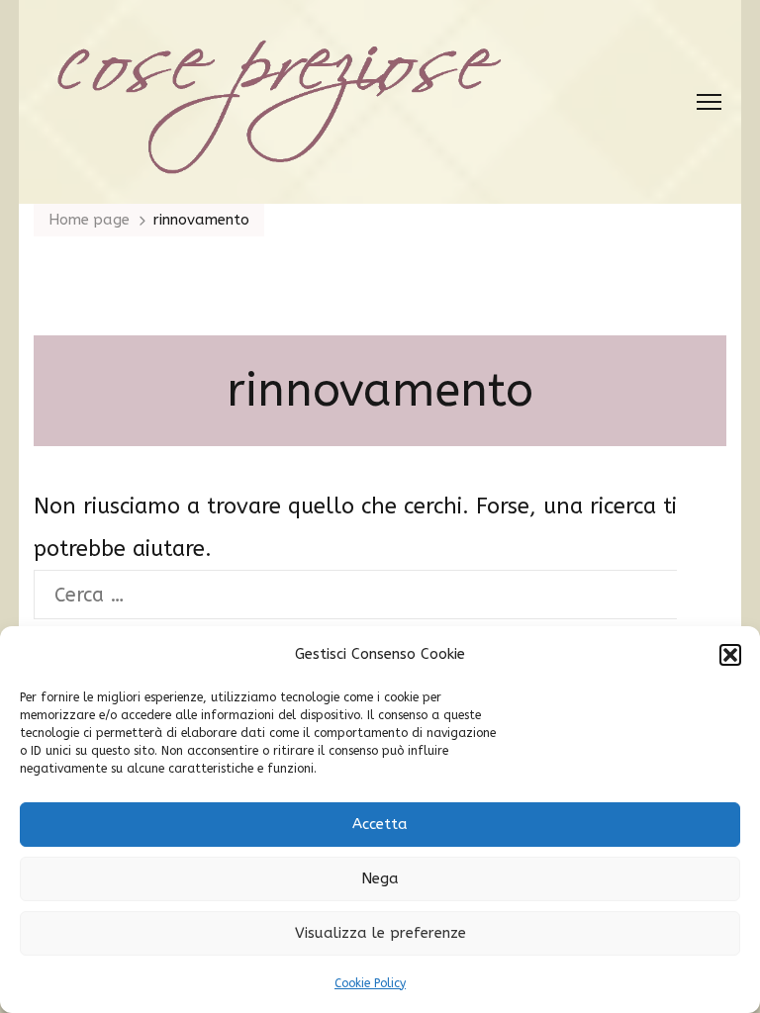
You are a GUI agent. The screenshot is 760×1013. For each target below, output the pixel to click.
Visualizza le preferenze (380, 933)
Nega (380, 878)
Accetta (380, 824)
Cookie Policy (370, 983)
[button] (730, 655)
